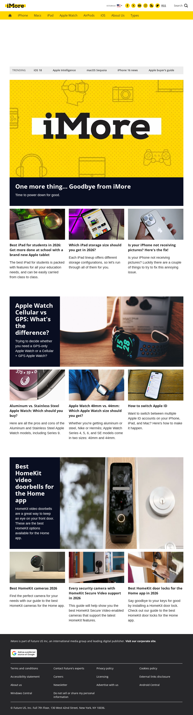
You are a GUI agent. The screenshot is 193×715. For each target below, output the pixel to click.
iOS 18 (38, 70)
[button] (181, 6)
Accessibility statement (25, 676)
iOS (103, 15)
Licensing (102, 676)
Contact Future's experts (69, 668)
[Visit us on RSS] (151, 5)
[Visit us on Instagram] (145, 5)
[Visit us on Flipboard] (157, 5)
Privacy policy (104, 668)
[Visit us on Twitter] (133, 5)
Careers (58, 676)
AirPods (89, 15)
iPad (50, 15)
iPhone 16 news (128, 70)
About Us (118, 15)
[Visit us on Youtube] (139, 5)
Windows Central (21, 693)
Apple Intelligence (64, 70)
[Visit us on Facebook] (127, 5)
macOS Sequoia (97, 70)
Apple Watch (68, 15)
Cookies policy (148, 668)
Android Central (149, 685)
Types (135, 15)
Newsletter (60, 685)
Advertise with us (107, 685)
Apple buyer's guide (161, 70)
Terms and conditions (24, 668)
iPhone (23, 15)
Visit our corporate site (140, 641)
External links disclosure (154, 676)
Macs (37, 15)
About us (16, 685)
